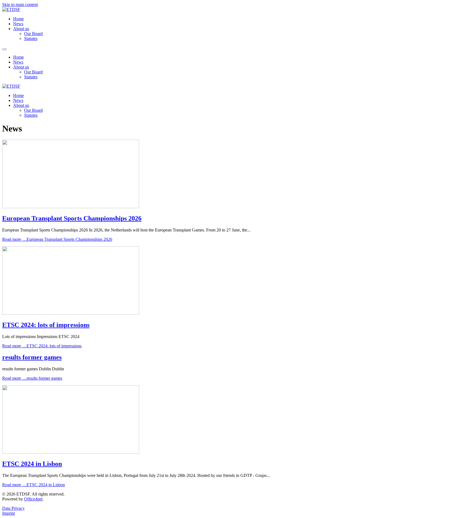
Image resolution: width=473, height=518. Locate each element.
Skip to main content (20, 4)
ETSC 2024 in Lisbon (32, 463)
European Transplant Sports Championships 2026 (72, 218)
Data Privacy (13, 508)
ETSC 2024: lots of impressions (46, 324)
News (18, 23)
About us (21, 28)
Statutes (31, 38)
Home (18, 18)
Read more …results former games (32, 378)
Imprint (8, 513)
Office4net (33, 499)
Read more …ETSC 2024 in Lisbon (33, 484)
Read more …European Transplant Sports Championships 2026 (57, 239)
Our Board (33, 33)
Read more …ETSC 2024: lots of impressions (42, 346)
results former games (32, 357)
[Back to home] (11, 9)
